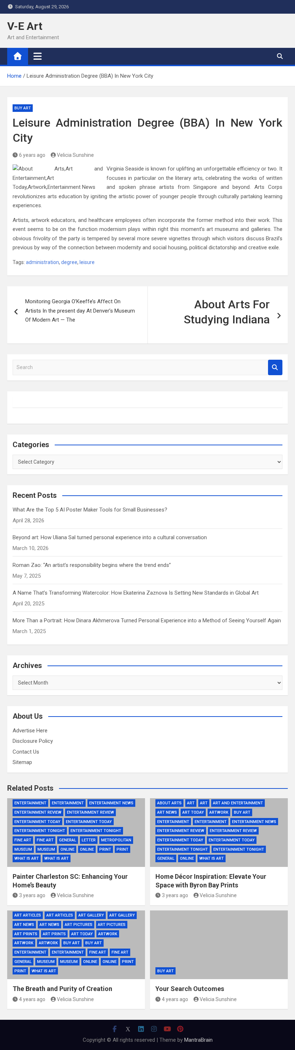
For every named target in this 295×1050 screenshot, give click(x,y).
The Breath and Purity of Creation (62, 988)
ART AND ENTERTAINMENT (238, 803)
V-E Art (24, 26)
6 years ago (32, 155)
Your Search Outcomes (189, 988)
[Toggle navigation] (37, 56)
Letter (89, 840)
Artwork (218, 812)
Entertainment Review (38, 812)
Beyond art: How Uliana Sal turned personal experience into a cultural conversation (110, 537)
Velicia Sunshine (75, 155)
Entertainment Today (37, 821)
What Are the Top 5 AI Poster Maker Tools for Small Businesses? (90, 509)
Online (67, 849)
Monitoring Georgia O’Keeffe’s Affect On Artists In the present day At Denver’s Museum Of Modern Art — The (80, 310)
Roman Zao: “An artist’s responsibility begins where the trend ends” (92, 565)
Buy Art (22, 108)
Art (191, 803)
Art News (167, 812)
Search (275, 367)
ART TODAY (193, 812)
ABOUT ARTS (169, 803)
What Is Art (26, 858)
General (67, 840)
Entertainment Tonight (39, 830)
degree (69, 262)
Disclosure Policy (33, 741)
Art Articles (27, 915)
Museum (23, 849)
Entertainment (30, 803)
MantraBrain (198, 1040)
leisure (87, 262)
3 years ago (32, 895)
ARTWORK (107, 934)
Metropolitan (116, 840)
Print (105, 849)
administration (42, 262)
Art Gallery (91, 915)
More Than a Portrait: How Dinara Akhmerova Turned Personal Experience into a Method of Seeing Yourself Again (147, 620)
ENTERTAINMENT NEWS (111, 803)
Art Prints (25, 934)
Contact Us (26, 752)
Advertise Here (30, 730)
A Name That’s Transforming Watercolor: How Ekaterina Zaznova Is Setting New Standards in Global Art (136, 593)
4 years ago (32, 999)
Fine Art (22, 840)
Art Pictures (78, 924)
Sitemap (22, 762)
